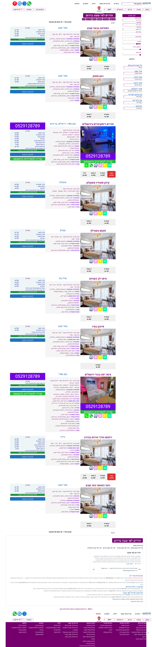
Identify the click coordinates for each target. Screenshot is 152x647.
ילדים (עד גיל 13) (137, 47)
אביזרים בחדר (74, 139)
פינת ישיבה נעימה (69, 52)
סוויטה (77, 383)
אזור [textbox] (140, 68)
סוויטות (124, 589)
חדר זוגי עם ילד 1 (63, 403)
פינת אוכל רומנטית (61, 426)
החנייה (67, 394)
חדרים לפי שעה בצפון (71, 637)
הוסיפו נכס (40, 9)
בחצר (71, 394)
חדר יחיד (54, 403)
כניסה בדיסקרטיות (58, 41)
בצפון (147, 9)
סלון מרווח (64, 424)
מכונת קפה (55, 419)
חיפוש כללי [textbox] (137, 4)
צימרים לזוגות (125, 625)
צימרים (116, 3)
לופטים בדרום (39, 625)
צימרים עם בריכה (124, 632)
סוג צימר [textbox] (138, 97)
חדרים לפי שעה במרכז (71, 634)
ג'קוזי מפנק (56, 401)
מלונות (77, 3)
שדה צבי (88, 19)
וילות (94, 3)
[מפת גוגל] (100, 59)
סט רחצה (54, 48)
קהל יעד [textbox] (138, 102)
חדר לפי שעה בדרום (109, 548)
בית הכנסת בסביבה (66, 399)
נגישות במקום (71, 137)
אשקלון (99, 19)
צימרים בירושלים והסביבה (138, 632)
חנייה (72, 153)
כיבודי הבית (64, 46)
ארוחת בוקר (22, 582)
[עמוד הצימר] (105, 59)
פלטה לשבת (56, 399)
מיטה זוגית (71, 98)
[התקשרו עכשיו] (86, 165)
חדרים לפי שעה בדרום (71, 625)
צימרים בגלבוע (91, 625)
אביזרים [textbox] (139, 108)
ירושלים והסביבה (74, 132)
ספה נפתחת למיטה (73, 426)
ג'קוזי (90, 582)
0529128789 (98, 156)
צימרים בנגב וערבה (141, 639)
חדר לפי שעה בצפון (137, 548)
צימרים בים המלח (141, 630)
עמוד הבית (76, 34)
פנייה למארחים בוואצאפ (98, 161)
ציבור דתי (56, 387)
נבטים (94, 19)
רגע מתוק (98, 76)
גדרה (83, 19)
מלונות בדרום (22, 625)
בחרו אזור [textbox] (138, 20)
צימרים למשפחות (124, 628)
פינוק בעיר (98, 327)
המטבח (62, 394)
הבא (113, 22)
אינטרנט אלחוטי (60, 39)
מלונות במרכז (22, 630)
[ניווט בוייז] (91, 59)
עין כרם (64, 135)
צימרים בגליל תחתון (89, 632)
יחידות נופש (54, 381)
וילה (71, 381)
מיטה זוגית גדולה (63, 151)
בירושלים (120, 9)
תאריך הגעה (138, 32)
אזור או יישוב (138, 18)
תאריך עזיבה (138, 36)
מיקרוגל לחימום (62, 146)
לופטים (85, 3)
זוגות (71, 37)
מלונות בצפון (22, 632)
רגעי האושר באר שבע (98, 485)
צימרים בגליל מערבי (89, 628)
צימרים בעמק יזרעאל (89, 641)
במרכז (139, 9)
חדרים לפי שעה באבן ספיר (70, 632)
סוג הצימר (139, 27)
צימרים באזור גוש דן (106, 625)
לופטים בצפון (39, 634)
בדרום (130, 9)
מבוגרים (139, 41)
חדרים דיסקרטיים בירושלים (98, 124)
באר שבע (112, 19)
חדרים (77, 396)
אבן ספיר (106, 19)
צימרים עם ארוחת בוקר (122, 630)
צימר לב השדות (98, 279)
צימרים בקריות (90, 644)
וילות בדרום (57, 625)
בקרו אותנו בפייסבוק (137, 601)
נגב (61, 237)
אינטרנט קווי (75, 144)
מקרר (71, 50)
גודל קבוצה (138, 52)
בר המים (70, 146)
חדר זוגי (71, 151)
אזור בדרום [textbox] (138, 85)
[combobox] (131, 3)
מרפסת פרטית (70, 310)
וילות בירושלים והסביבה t (53, 628)
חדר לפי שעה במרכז (123, 548)
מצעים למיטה (62, 48)
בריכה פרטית (72, 589)
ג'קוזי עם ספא (62, 339)
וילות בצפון (57, 632)
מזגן (68, 48)
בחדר (76, 394)
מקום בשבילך (98, 231)
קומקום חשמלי (64, 50)
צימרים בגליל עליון (89, 630)
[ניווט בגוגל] (96, 59)
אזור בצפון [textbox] (138, 73)
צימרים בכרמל (91, 634)
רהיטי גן (62, 430)
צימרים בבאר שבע (141, 628)
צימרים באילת (142, 625)
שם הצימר (138, 22)
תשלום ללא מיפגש (73, 43)
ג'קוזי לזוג (63, 296)
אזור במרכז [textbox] (138, 79)
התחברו (28, 9)
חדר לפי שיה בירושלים (95, 548)
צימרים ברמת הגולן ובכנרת (87, 646)
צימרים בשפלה (107, 632)
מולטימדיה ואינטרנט (68, 396)
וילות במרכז (57, 630)
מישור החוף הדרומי (73, 191)
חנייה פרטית (68, 41)
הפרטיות (56, 394)
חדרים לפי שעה (104, 3)
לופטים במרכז (39, 632)
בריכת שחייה (70, 294)
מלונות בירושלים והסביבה (19, 628)
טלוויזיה (52, 39)
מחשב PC (62, 144)
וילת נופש (112, 591)
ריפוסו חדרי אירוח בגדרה (98, 437)
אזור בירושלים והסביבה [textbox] (134, 91)
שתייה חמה (57, 46)
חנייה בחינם (65, 153)
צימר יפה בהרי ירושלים (98, 375)
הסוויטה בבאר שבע (98, 28)
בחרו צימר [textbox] (138, 25)
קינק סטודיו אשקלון (98, 183)
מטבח (71, 419)
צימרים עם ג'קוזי (124, 634)
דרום (60, 34)
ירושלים (65, 132)
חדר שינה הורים (74, 406)
